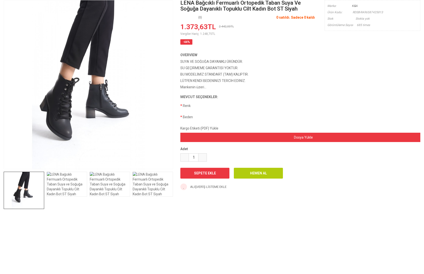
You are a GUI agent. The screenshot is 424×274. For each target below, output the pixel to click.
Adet (184, 149)
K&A (355, 6)
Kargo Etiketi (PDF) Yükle (199, 128)
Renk (187, 106)
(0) (200, 17)
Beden (188, 117)
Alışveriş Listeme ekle (207, 187)
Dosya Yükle (303, 137)
